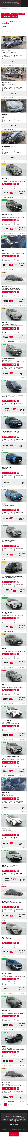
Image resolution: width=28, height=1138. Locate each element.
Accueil (14, 1121)
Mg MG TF (22, 13)
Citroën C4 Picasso (6, 16)
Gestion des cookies (14, 1127)
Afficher (4, 31)
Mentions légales (14, 1124)
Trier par (4, 26)
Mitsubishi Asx (5, 13)
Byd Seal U (14, 16)
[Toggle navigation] (26, 3)
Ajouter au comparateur (9, 65)
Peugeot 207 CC (14, 13)
